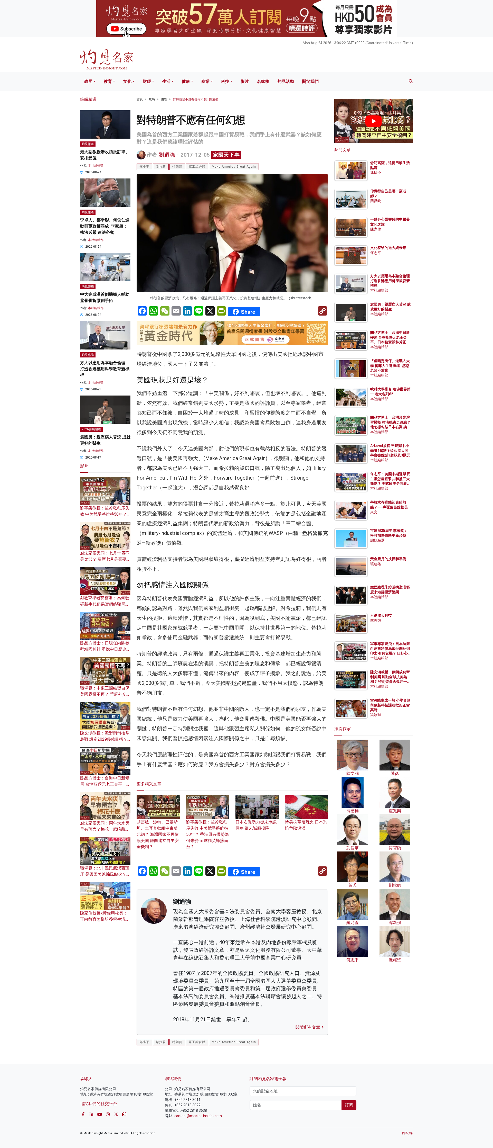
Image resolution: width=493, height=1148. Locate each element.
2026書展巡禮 (91, 429)
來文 (373, 512)
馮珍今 (375, 173)
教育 (108, 81)
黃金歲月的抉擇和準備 (388, 559)
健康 (186, 81)
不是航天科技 (381, 616)
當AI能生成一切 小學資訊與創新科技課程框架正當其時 (390, 705)
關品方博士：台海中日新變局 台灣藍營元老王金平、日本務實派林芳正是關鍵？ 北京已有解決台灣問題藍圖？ (390, 342)
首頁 (140, 99)
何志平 (375, 253)
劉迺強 (167, 155)
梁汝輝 (375, 715)
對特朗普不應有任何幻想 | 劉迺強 (195, 99)
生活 (166, 81)
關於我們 (310, 81)
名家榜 (263, 81)
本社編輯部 (95, 165)
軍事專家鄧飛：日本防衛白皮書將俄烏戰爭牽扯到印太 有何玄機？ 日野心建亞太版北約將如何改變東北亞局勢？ (390, 653)
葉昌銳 (375, 201)
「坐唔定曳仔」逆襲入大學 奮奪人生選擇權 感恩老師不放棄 (390, 365)
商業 (205, 81)
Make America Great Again (234, 166)
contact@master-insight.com (198, 1116)
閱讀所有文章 (308, 1027)
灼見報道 (88, 144)
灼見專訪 (88, 355)
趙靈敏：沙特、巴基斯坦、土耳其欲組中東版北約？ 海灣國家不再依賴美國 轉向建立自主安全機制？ (158, 834)
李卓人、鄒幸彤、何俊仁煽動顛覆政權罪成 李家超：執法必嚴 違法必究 (104, 226)
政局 (88, 81)
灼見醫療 (88, 286)
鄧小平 (144, 166)
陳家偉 (375, 229)
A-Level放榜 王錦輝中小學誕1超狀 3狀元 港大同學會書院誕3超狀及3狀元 (390, 450)
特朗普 (177, 166)
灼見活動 (286, 81)
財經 (147, 81)
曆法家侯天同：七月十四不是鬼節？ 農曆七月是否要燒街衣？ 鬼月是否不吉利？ (105, 559)
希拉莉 (161, 166)
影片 (245, 81)
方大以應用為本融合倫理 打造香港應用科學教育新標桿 (104, 369)
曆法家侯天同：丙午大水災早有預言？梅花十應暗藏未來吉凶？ (104, 829)
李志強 (375, 620)
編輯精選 (377, 540)
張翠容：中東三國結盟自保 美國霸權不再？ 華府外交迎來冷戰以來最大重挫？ (105, 694)
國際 (164, 99)
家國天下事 (226, 155)
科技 (225, 81)
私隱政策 (407, 1133)
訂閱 (349, 1104)
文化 (127, 81)
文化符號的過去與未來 (388, 248)
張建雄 (375, 564)
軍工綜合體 (197, 166)
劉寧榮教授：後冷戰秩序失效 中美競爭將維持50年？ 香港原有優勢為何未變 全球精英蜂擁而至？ (207, 834)
